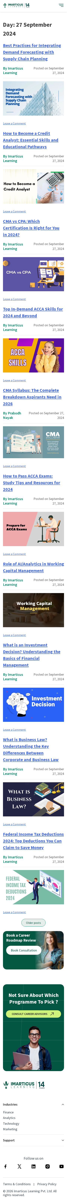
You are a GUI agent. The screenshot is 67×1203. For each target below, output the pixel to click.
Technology (11, 1124)
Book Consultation (24, 950)
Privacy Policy (46, 1184)
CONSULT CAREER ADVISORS (29, 1014)
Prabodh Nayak (12, 415)
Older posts (33, 923)
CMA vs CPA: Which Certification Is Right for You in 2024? (31, 227)
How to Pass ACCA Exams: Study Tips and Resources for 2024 (31, 482)
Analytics (9, 1118)
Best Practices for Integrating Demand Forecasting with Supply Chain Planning (32, 52)
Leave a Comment (14, 123)
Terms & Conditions (17, 1184)
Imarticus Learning (13, 70)
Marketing (10, 1129)
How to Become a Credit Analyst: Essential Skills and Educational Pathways (30, 140)
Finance (8, 1112)
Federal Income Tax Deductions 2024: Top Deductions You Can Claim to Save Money (33, 840)
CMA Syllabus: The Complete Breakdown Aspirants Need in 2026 (32, 396)
